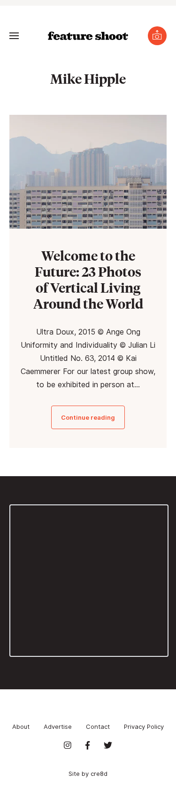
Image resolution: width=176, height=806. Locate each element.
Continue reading (88, 417)
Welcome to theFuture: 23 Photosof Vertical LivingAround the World (88, 279)
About (21, 726)
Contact (98, 726)
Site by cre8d (88, 773)
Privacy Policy (144, 726)
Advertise (58, 726)
